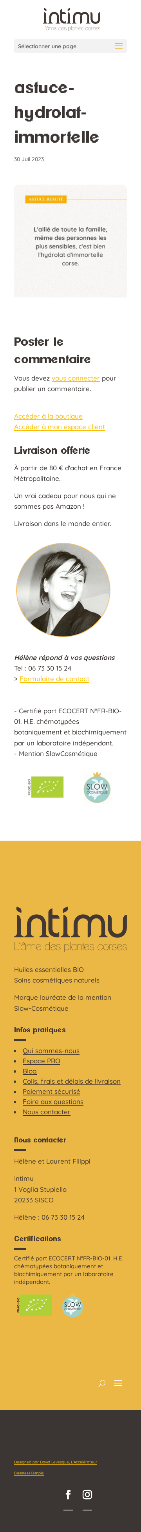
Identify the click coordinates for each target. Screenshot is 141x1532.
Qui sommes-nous (51, 1050)
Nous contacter (46, 1112)
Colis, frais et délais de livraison (72, 1081)
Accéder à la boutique (48, 416)
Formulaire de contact (54, 678)
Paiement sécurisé (51, 1091)
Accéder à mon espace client (59, 426)
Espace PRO (41, 1061)
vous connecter (76, 378)
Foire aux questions (53, 1101)
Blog (30, 1071)
